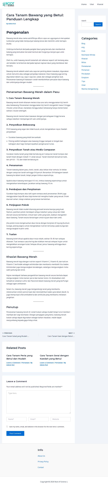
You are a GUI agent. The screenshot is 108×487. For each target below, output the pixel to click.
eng (83, 47)
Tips (83, 81)
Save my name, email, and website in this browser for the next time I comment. (36, 427)
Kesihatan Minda (88, 55)
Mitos (84, 62)
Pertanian (25, 363)
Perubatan (86, 74)
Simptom (85, 77)
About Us (41, 456)
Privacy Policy (43, 461)
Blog (83, 43)
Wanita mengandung (90, 89)
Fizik (83, 51)
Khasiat (100, 4)
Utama (83, 4)
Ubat (92, 4)
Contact (41, 467)
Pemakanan (86, 66)
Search (84, 21)
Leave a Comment (13, 363)
